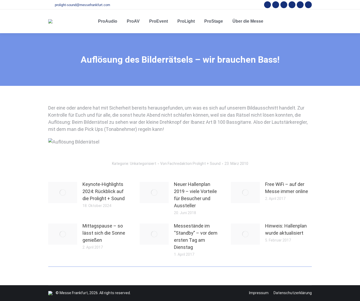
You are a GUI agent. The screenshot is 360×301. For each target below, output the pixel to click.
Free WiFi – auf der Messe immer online (286, 187)
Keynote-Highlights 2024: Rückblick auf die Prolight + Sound (103, 191)
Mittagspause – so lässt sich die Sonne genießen (103, 233)
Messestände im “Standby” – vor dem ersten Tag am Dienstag (195, 236)
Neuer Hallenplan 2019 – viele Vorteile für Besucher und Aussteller (195, 194)
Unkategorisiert (143, 163)
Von (190, 163)
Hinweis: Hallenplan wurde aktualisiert (286, 229)
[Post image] (62, 192)
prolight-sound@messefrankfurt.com (82, 5)
